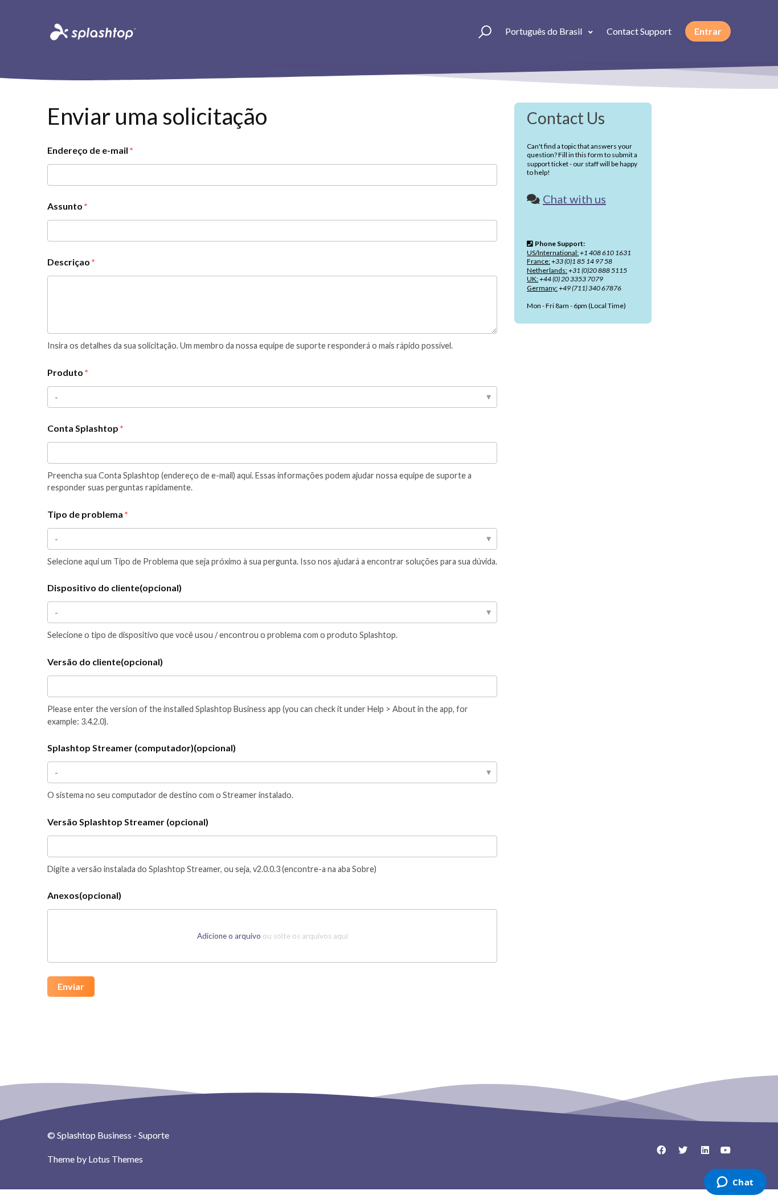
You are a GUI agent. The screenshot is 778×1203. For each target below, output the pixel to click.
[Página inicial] (91, 31)
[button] (480, 31)
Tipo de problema (85, 514)
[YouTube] (722, 1154)
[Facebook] (657, 1154)
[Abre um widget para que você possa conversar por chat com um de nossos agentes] (735, 1183)
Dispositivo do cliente (114, 587)
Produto (65, 372)
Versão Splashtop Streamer (127, 821)
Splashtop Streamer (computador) (141, 747)
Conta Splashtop (82, 428)
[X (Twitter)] (678, 1154)
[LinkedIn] (700, 1154)
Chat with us (574, 199)
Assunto (65, 205)
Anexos (84, 895)
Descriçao (68, 261)
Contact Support (639, 31)
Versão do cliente (105, 661)
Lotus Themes (115, 1158)
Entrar (708, 31)
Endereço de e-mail (87, 150)
